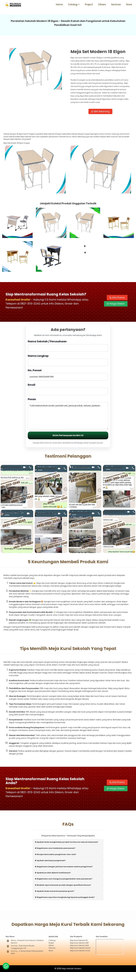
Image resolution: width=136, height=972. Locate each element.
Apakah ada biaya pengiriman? (51, 860)
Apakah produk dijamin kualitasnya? (54, 873)
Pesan (32, 399)
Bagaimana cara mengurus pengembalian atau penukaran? (64, 879)
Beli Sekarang (101, 111)
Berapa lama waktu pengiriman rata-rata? (56, 854)
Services (116, 4)
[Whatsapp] (6, 966)
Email (31, 385)
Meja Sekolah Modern (71, 968)
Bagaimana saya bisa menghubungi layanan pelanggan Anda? (66, 897)
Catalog (72, 4)
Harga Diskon (117, 303)
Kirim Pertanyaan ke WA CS (68, 435)
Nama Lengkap (38, 356)
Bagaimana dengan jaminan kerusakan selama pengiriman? (65, 866)
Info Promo (118, 297)
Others (102, 4)
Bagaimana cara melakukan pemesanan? (56, 848)
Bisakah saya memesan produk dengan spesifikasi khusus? (64, 885)
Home (59, 4)
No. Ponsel (35, 370)
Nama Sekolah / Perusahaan (47, 341)
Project (89, 4)
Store (129, 4)
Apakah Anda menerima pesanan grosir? (55, 891)
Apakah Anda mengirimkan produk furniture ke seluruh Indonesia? (67, 842)
